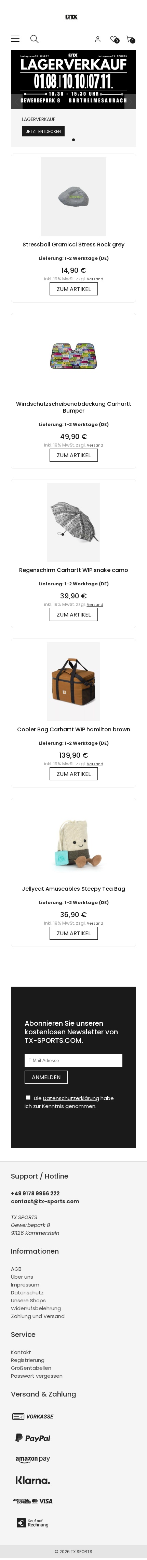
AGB (16, 1268)
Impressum (25, 1284)
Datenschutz (27, 1292)
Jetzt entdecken (43, 131)
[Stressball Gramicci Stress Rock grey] (73, 237)
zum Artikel (74, 289)
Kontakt (21, 1352)
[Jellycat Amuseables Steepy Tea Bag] (73, 882)
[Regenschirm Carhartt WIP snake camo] (73, 563)
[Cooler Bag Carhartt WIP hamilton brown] (73, 722)
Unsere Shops (28, 1300)
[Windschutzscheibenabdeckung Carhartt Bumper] (73, 397)
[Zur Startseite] (74, 30)
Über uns (22, 1276)
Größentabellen (31, 1368)
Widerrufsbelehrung (36, 1308)
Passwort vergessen (37, 1375)
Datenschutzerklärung (71, 1098)
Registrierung (27, 1360)
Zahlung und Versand (38, 1316)
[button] (73, 139)
